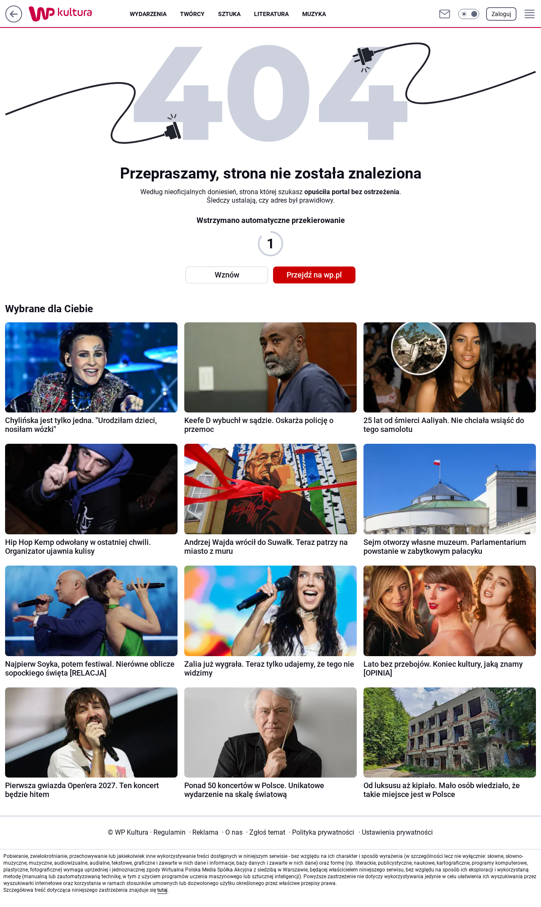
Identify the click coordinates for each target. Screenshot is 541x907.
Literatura (271, 14)
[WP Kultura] (79, 14)
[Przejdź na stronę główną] (13, 20)
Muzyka (314, 14)
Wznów (227, 274)
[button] (468, 14)
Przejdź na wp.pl (314, 274)
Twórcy (192, 14)
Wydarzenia (148, 14)
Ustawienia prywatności (395, 832)
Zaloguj (501, 14)
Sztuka (229, 14)
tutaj (162, 890)
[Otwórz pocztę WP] (444, 14)
